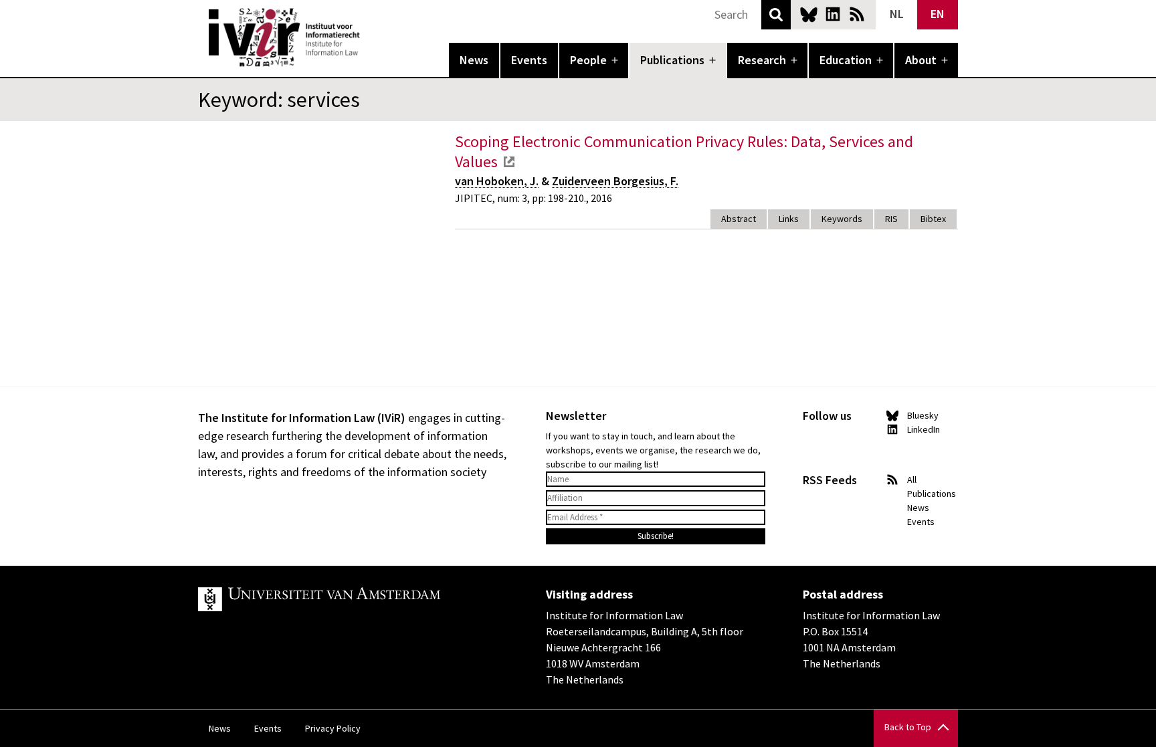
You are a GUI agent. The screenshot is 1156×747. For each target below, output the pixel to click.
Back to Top (907, 727)
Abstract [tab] (738, 219)
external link (509, 161)
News (474, 60)
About (921, 60)
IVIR (369, 37)
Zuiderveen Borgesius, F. (615, 181)
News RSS (857, 14)
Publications (672, 60)
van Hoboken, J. (497, 181)
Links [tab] (789, 219)
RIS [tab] (891, 219)
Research (762, 60)
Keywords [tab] (842, 219)
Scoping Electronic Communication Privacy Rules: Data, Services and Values (684, 151)
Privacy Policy (333, 728)
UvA (353, 599)
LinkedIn (833, 14)
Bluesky (808, 14)
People (588, 60)
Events (529, 60)
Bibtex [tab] (933, 219)
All (912, 479)
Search (776, 14)
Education (846, 60)
